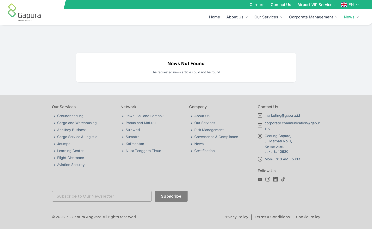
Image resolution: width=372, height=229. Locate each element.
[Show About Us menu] (246, 17)
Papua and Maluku (141, 123)
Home (214, 17)
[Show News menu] (357, 17)
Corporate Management (311, 17)
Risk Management (209, 130)
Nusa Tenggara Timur (143, 151)
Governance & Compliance (216, 137)
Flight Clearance (70, 158)
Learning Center (70, 151)
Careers (257, 4)
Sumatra (133, 137)
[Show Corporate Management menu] (336, 17)
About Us (235, 17)
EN (351, 4)
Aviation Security (71, 165)
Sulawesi (133, 130)
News (349, 17)
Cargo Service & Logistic (77, 137)
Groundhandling (70, 116)
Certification (204, 151)
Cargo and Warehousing (77, 123)
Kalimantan (135, 144)
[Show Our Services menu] (281, 17)
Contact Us (281, 4)
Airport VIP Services (316, 4)
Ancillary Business (71, 130)
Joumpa (63, 144)
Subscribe (171, 196)
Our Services (266, 17)
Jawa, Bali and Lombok (145, 116)
